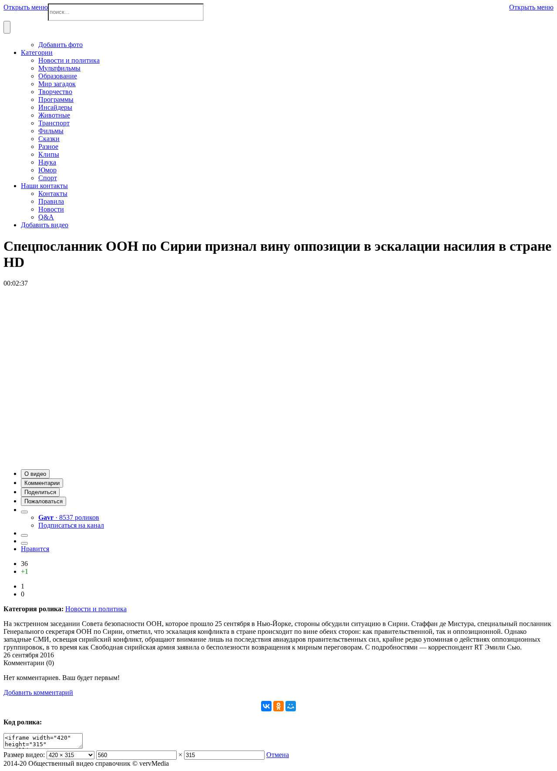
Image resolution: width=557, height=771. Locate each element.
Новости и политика (96, 609)
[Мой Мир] (290, 706)
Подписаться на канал (71, 525)
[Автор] (24, 512)
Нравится (35, 548)
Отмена (277, 754)
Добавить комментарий (38, 692)
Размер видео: (24, 754)
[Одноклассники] (278, 706)
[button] (35, 473)
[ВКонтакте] (266, 706)
